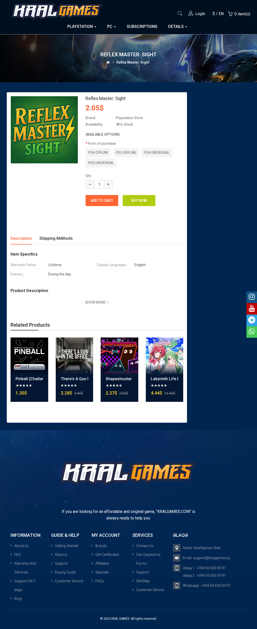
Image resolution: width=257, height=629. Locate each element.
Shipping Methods (56, 238)
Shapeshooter (119, 378)
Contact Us (145, 546)
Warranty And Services (25, 567)
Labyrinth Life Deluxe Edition (177, 378)
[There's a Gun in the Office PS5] (74, 356)
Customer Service (69, 581)
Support (61, 563)
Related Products (30, 325)
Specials (102, 572)
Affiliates (102, 563)
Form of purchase (102, 143)
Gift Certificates (107, 555)
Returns (61, 555)
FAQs (99, 581)
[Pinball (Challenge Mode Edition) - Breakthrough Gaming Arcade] (29, 356)
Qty (88, 176)
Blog (18, 599)
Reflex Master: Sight (132, 62)
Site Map (143, 581)
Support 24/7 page (24, 585)
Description (21, 238)
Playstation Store (129, 118)
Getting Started (66, 546)
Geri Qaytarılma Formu (148, 559)
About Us (21, 546)
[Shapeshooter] (119, 356)
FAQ (17, 555)
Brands (101, 546)
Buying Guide (65, 572)
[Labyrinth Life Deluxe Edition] (164, 356)
